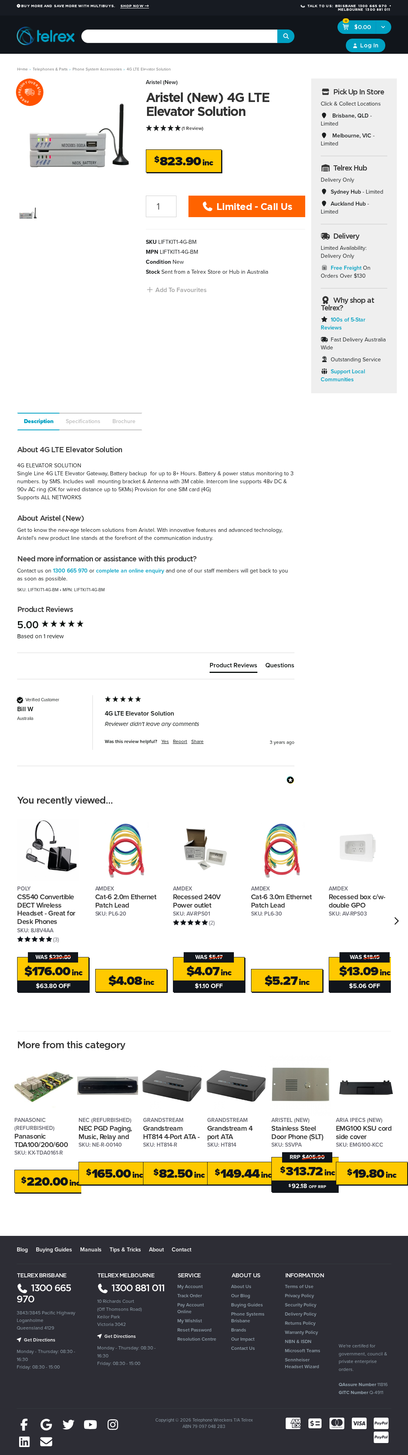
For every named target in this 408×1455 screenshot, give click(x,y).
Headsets (78, 64)
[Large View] (27, 213)
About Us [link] (241, 1286)
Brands (379, 64)
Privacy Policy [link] (299, 1295)
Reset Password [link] (194, 1329)
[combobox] (179, 36)
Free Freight (346, 268)
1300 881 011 (137, 1287)
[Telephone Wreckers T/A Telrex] (46, 33)
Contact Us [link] (243, 1348)
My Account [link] (190, 1286)
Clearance (349, 64)
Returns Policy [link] (300, 1323)
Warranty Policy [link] (301, 1332)
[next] (396, 921)
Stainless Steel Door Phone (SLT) (297, 1132)
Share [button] (197, 741)
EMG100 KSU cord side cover (364, 1132)
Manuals (91, 1249)
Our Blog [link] (240, 1295)
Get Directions (39, 1339)
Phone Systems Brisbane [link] (248, 1317)
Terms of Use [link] (299, 1286)
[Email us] (46, 1442)
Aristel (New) (162, 82)
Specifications (83, 421)
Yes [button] (165, 741)
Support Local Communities (343, 375)
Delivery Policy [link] (300, 1314)
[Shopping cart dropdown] (383, 27)
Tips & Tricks (125, 1249)
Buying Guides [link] (247, 1304)
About (156, 1249)
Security (266, 64)
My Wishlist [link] (189, 1320)
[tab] (38, 421)
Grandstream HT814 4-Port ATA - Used (171, 1136)
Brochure (123, 421)
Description (39, 421)
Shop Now (132, 6)
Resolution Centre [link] (196, 1339)
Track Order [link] (189, 1295)
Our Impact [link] (243, 1339)
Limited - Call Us (253, 206)
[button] (176, 289)
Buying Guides (54, 1249)
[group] (59, 625)
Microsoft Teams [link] (302, 1350)
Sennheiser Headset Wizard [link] (302, 1363)
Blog (22, 1249)
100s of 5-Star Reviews (343, 324)
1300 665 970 (70, 571)
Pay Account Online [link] (190, 1308)
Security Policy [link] (300, 1304)
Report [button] (180, 741)
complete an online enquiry (130, 571)
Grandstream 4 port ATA (230, 1132)
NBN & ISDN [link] (298, 1341)
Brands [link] (238, 1329)
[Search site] (286, 36)
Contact (181, 1249)
